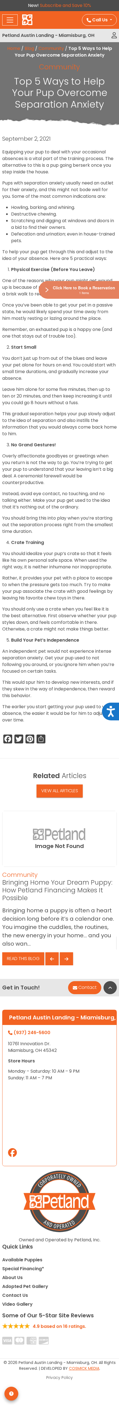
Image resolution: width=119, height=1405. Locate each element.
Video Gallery (17, 1304)
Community (51, 48)
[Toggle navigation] (10, 20)
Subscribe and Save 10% (65, 5)
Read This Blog (23, 958)
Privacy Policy (59, 1377)
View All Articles (59, 791)
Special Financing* (23, 1268)
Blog (29, 48)
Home (13, 48)
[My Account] (114, 35)
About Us (12, 1277)
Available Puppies (22, 1260)
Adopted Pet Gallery (25, 1286)
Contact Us (15, 1295)
